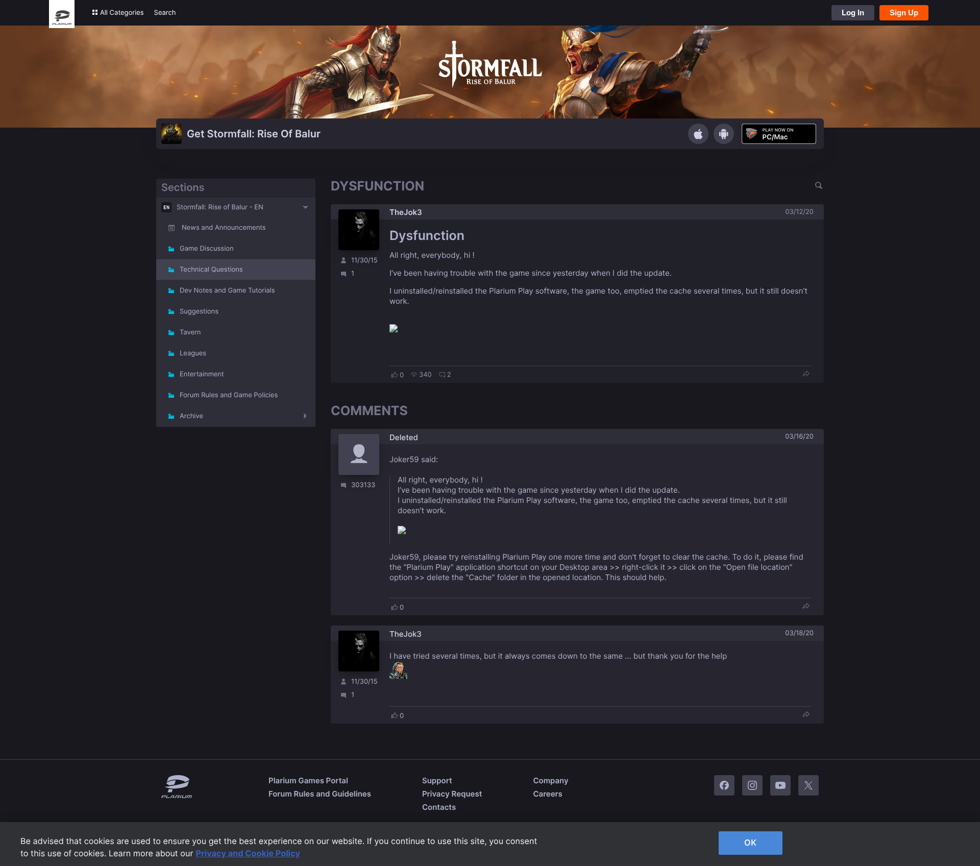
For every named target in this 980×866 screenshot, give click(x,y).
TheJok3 (405, 212)
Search (165, 13)
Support (437, 780)
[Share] (806, 374)
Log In (853, 12)
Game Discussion (207, 249)
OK (750, 842)
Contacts (439, 807)
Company (550, 780)
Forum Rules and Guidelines (319, 794)
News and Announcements (224, 228)
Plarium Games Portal (308, 780)
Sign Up (904, 12)
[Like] (394, 375)
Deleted (403, 437)
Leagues (193, 353)
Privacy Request (452, 794)
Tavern (190, 332)
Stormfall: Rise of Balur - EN (220, 207)
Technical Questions (211, 270)
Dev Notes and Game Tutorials (227, 290)
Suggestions (199, 311)
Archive (191, 416)
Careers (547, 794)
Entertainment (202, 374)
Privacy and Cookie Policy (248, 853)
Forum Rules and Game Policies (229, 395)
